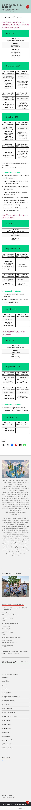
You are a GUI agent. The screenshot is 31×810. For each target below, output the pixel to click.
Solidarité (6, 732)
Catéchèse (6, 689)
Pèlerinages (7, 724)
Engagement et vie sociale (11, 697)
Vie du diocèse (7, 748)
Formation (6, 704)
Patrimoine (6, 720)
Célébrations (7, 693)
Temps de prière (8, 740)
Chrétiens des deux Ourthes (12, 6)
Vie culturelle (7, 744)
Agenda (5, 677)
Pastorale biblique (9, 712)
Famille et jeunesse (9, 701)
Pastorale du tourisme (10, 716)
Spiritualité (6, 736)
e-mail (3, 620)
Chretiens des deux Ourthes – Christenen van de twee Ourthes (15, 662)
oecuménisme (7, 708)
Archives (6, 681)
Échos (5, 685)
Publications (7, 728)
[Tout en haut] (27, 802)
